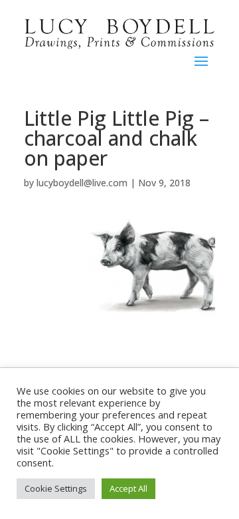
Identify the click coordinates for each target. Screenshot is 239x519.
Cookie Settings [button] (56, 488)
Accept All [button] (128, 488)
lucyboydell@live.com (82, 182)
